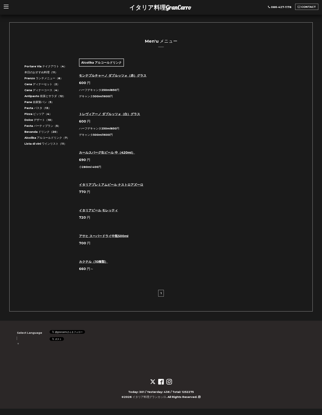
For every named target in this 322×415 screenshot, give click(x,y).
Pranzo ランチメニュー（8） (43, 78)
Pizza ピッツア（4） (38, 114)
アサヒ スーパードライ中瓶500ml (103, 236)
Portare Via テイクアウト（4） (45, 66)
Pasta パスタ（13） (37, 108)
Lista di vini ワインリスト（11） (45, 143)
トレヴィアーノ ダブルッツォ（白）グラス (109, 114)
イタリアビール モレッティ (98, 210)
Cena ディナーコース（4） (42, 90)
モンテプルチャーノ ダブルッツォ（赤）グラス (112, 75)
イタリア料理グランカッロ (149, 397)
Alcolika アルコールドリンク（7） (47, 137)
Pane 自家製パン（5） (39, 102)
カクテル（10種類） (93, 261)
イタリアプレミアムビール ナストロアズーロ (111, 184)
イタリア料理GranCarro (160, 7)
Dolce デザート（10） (39, 120)
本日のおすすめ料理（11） (41, 72)
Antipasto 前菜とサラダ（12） (45, 96)
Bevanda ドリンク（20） (41, 131)
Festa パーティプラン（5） (42, 126)
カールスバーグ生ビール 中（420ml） (107, 152)
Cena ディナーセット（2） (42, 84)
